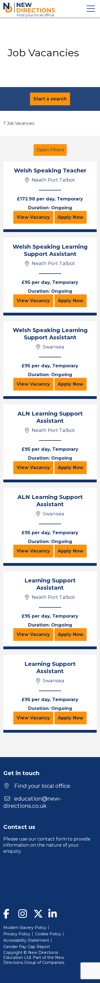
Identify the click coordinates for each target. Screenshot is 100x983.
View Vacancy (35, 217)
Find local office (35, 15)
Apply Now (72, 217)
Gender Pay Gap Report (26, 946)
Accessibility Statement (26, 940)
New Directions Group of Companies (34, 960)
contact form (52, 839)
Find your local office (41, 786)
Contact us (19, 827)
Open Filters (50, 149)
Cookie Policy (48, 933)
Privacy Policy (16, 933)
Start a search (50, 98)
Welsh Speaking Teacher (50, 170)
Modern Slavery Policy (24, 927)
